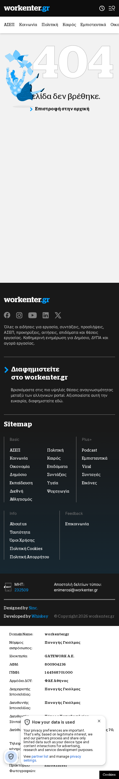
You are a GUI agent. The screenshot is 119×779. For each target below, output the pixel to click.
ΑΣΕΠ (9, 25)
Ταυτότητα (20, 532)
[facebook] (7, 315)
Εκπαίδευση (21, 483)
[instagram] (19, 315)
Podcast (89, 450)
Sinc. (33, 608)
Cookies (109, 774)
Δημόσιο (18, 475)
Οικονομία (20, 467)
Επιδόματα (57, 467)
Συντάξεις (56, 475)
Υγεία (52, 483)
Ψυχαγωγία (58, 491)
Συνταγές (91, 475)
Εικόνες (89, 483)
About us (18, 524)
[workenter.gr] (27, 8)
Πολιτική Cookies (26, 549)
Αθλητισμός (21, 499)
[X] (58, 315)
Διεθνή (16, 491)
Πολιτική (50, 25)
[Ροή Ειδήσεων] (102, 8)
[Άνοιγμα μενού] (112, 8)
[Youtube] (32, 315)
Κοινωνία (28, 25)
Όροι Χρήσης (22, 540)
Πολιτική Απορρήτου (29, 557)
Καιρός (69, 25)
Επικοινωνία (77, 524)
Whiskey (40, 616)
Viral (86, 467)
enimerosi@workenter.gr (76, 589)
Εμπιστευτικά (93, 25)
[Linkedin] (45, 315)
